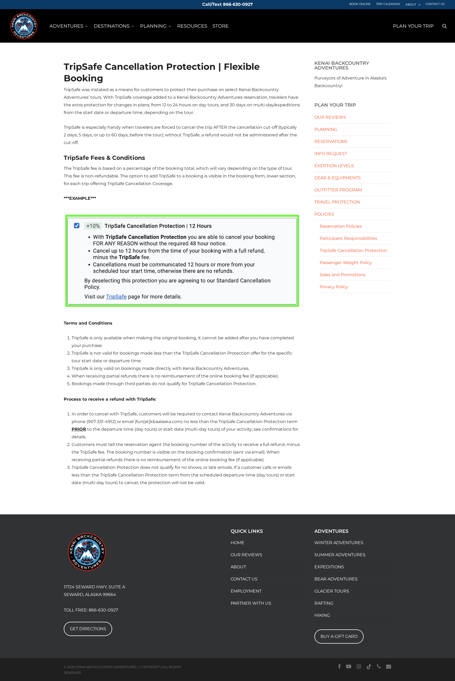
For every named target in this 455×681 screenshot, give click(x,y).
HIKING (322, 615)
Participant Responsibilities (348, 238)
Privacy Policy (334, 286)
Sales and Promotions (342, 274)
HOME (237, 542)
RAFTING (323, 603)
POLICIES (324, 214)
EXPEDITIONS (329, 566)
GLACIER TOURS (331, 591)
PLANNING (325, 129)
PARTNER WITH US (251, 603)
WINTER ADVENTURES (338, 542)
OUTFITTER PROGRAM (338, 189)
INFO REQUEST (330, 153)
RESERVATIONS (331, 141)
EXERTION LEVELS (334, 165)
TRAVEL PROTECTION (337, 202)
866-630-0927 (103, 610)
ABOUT (238, 566)
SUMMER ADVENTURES (339, 554)
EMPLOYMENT (246, 591)
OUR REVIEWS (330, 117)
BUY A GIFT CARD (339, 636)
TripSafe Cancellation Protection (353, 250)
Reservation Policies (341, 226)
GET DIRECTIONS (88, 628)
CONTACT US (244, 578)
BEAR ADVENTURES (336, 578)
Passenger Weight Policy (346, 262)
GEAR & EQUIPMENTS (337, 177)
